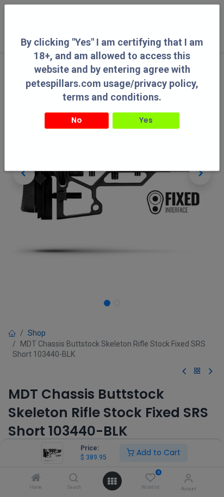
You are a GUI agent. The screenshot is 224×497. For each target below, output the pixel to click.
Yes (146, 120)
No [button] (76, 120)
